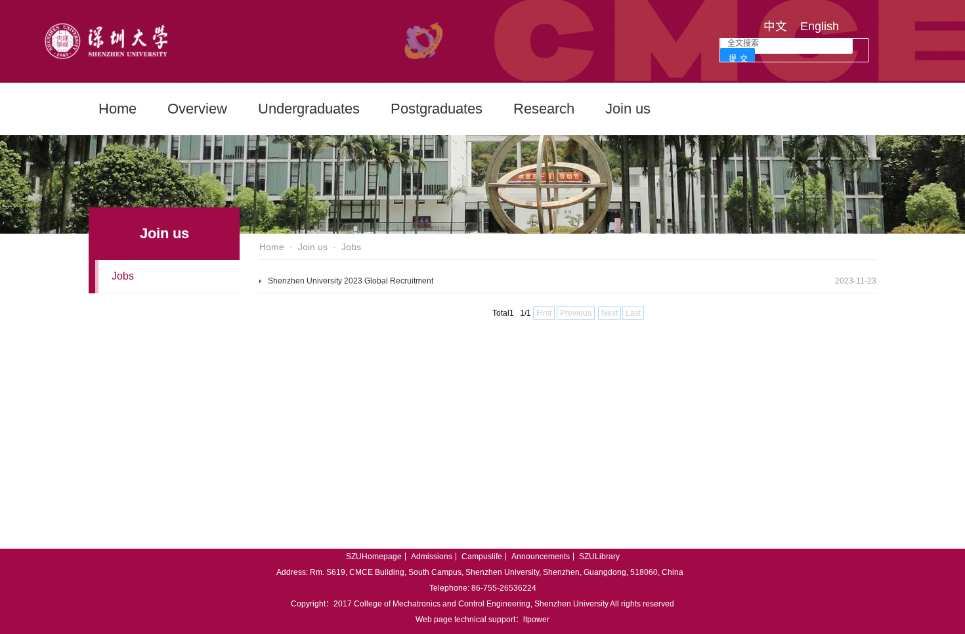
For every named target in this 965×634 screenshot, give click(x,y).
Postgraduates (436, 108)
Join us (628, 108)
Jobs (123, 276)
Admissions (431, 556)
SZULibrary (599, 556)
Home (117, 108)
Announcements (540, 556)
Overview (197, 108)
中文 (775, 26)
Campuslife (481, 556)
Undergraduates (309, 108)
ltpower (536, 619)
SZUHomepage (374, 556)
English (819, 26)
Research (543, 108)
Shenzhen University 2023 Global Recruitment (350, 280)
